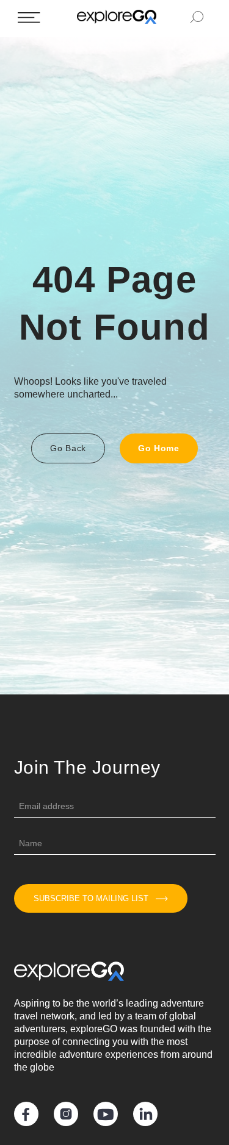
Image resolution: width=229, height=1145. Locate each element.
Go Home (159, 448)
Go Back (68, 448)
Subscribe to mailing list (91, 898)
